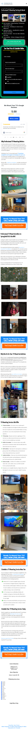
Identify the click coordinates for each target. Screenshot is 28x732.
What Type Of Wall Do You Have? (11, 74)
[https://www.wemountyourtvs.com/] (7, 4)
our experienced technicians (18, 574)
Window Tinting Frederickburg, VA (17, 726)
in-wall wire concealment (11, 162)
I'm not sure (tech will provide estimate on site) (14, 80)
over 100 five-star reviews (17, 374)
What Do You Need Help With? (10, 62)
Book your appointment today (7, 638)
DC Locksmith (18, 727)
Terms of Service (16, 725)
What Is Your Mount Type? (10, 68)
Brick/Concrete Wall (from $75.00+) (13, 83)
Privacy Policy (11, 725)
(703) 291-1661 (18, 341)
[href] (14, 274)
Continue (14, 92)
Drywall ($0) (9, 77)
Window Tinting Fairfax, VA (6, 726)
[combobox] (14, 65)
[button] (26, 3)
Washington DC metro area (15, 614)
